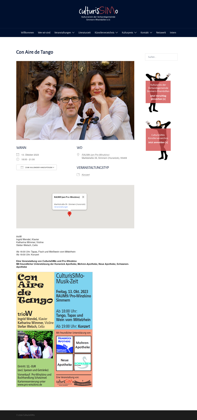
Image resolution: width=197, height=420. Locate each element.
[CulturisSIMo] (98, 14)
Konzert (86, 174)
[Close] (83, 197)
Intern (173, 32)
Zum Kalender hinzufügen (38, 167)
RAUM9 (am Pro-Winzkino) (95, 154)
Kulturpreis (127, 32)
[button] (69, 214)
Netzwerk (161, 32)
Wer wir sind (44, 32)
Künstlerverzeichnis (104, 32)
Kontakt (145, 32)
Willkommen (27, 32)
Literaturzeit (84, 32)
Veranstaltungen (62, 32)
